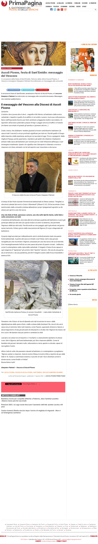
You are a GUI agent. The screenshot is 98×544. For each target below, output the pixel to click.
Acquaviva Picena (25, 524)
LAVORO (70, 150)
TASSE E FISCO (73, 170)
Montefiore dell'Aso (53, 528)
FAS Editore (24, 539)
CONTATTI (38, 541)
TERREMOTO (72, 191)
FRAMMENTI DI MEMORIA (76, 80)
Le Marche (92, 3)
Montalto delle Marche (29, 528)
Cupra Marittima (49, 526)
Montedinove (42, 528)
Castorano (9, 526)
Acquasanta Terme (11, 524)
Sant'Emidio (37, 372)
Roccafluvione (28, 530)
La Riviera (68, 3)
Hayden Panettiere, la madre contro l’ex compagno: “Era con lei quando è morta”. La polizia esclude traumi (82, 215)
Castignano (92, 524)
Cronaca (49, 6)
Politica (56, 6)
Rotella (37, 530)
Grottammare (74, 526)
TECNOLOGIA (72, 251)
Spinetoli (60, 530)
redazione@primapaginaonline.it (71, 539)
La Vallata (60, 3)
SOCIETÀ (71, 231)
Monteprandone (86, 528)
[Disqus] (33, 439)
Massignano (93, 526)
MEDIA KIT (3, 536)
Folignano (59, 526)
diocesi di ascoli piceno (23, 372)
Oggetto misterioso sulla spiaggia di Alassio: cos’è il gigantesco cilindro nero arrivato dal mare (82, 235)
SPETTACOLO (72, 211)
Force (66, 526)
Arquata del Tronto (52, 524)
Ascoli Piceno (50, 3)
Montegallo (65, 528)
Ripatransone (18, 530)
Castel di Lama (82, 524)
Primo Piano (60, 376)
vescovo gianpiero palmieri (53, 372)
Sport (84, 6)
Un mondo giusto (75, 294)
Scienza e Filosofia (76, 275)
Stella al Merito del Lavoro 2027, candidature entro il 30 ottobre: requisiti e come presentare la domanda (82, 154)
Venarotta (68, 530)
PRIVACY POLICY (62, 541)
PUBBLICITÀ (93, 536)
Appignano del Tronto (38, 524)
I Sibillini (77, 3)
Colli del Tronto (19, 526)
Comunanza (29, 526)
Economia (64, 6)
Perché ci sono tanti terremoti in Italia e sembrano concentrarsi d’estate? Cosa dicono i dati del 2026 (82, 195)
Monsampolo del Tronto (13, 528)
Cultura (72, 6)
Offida (94, 528)
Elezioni (84, 3)
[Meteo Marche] (73, 304)
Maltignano (83, 526)
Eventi (78, 6)
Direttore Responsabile (49, 541)
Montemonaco (75, 528)
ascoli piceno (9, 372)
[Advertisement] (49, 26)
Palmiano (9, 530)
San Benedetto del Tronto (48, 530)
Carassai (73, 524)
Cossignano (39, 526)
